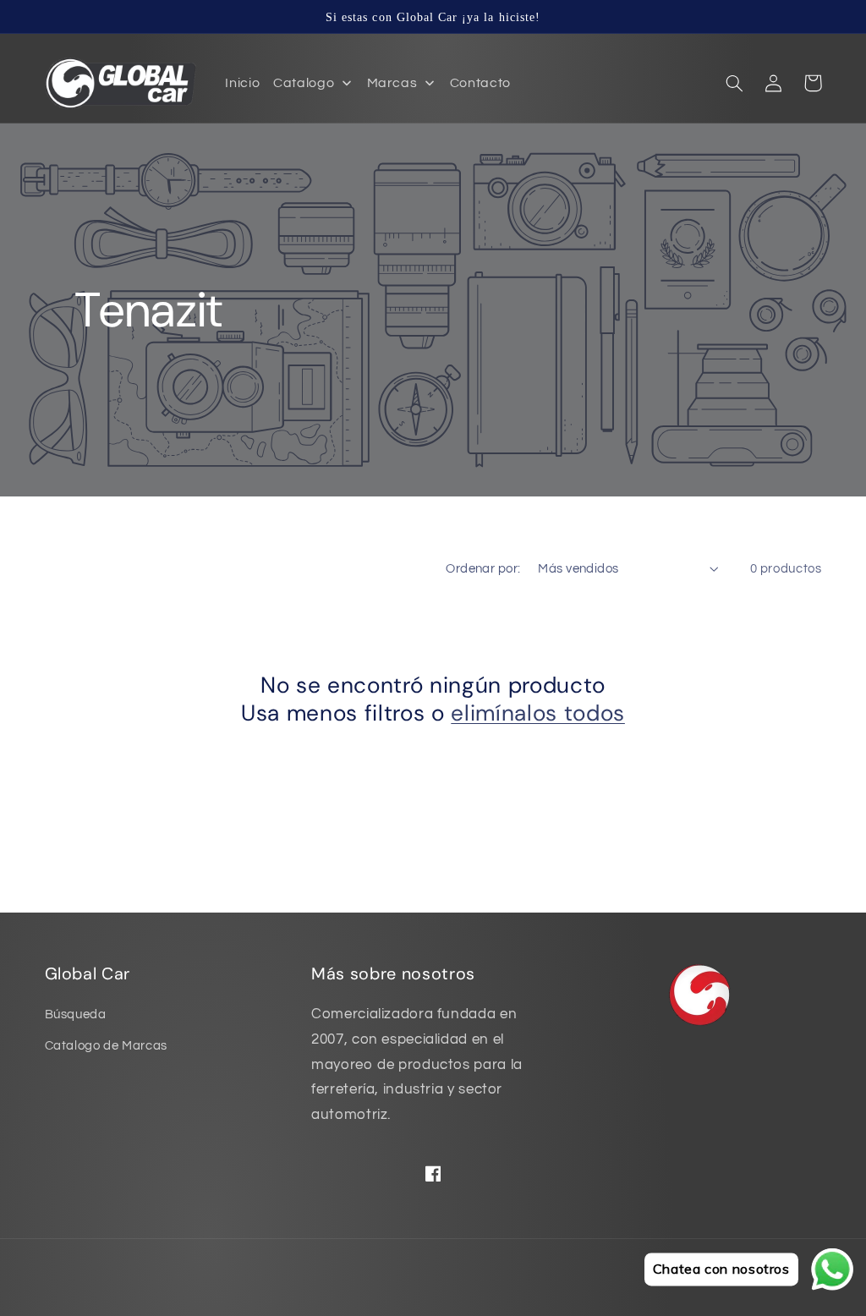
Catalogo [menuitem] (303, 83)
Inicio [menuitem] (242, 83)
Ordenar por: (483, 568)
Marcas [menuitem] (392, 83)
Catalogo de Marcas (106, 1045)
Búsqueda (76, 1014)
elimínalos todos (538, 713)
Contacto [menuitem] (480, 83)
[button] (734, 82)
